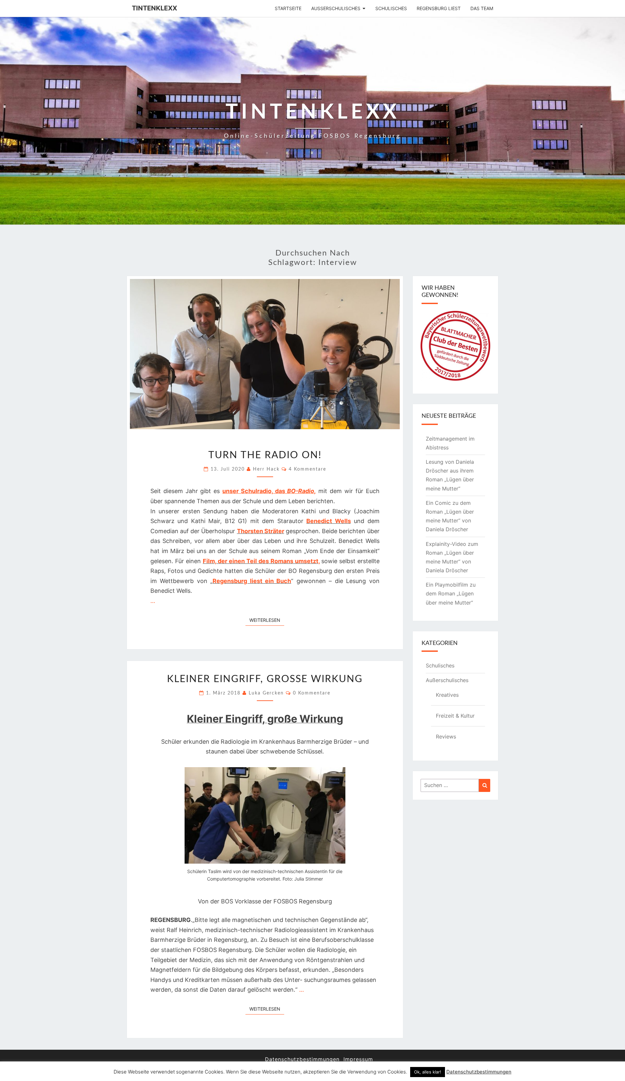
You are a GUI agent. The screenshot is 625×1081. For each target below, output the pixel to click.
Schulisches (391, 8)
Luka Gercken (266, 693)
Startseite (288, 8)
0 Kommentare (311, 693)
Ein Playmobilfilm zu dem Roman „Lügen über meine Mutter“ (451, 593)
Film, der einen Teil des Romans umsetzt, (261, 561)
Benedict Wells (328, 521)
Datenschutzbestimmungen (302, 1059)
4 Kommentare (307, 469)
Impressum (358, 1059)
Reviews (446, 736)
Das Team (481, 8)
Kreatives (447, 695)
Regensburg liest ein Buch (252, 580)
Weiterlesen (266, 620)
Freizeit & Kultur (455, 715)
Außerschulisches (335, 8)
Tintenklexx (154, 8)
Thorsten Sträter (260, 531)
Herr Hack (266, 469)
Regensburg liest (439, 8)
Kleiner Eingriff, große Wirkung (265, 679)
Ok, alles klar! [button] (427, 1071)
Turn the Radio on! (265, 455)
